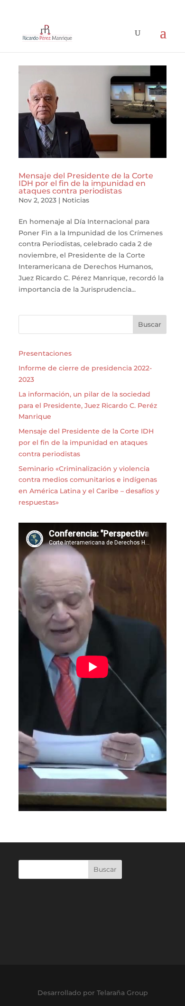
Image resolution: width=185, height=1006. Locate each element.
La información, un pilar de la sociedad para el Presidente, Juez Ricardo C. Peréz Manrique (87, 405)
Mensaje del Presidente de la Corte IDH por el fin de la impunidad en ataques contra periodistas (85, 183)
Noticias (75, 200)
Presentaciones (45, 353)
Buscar (149, 324)
